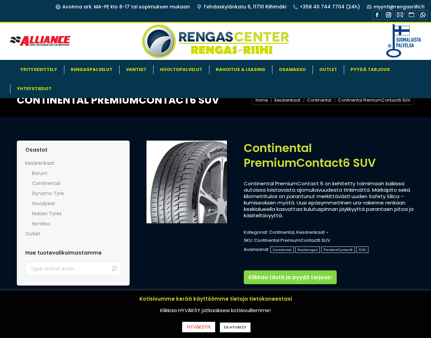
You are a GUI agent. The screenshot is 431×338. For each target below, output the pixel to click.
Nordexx (41, 223)
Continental (281, 232)
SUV (362, 250)
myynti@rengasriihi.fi (398, 6)
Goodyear (43, 203)
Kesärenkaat (310, 232)
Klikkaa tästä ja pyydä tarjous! (290, 277)
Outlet (32, 233)
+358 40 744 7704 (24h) (330, 6)
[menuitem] (39, 69)
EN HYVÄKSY (235, 327)
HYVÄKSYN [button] (198, 327)
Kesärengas (308, 250)
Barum (39, 173)
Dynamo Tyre (48, 193)
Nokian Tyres (47, 213)
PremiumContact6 (338, 250)
